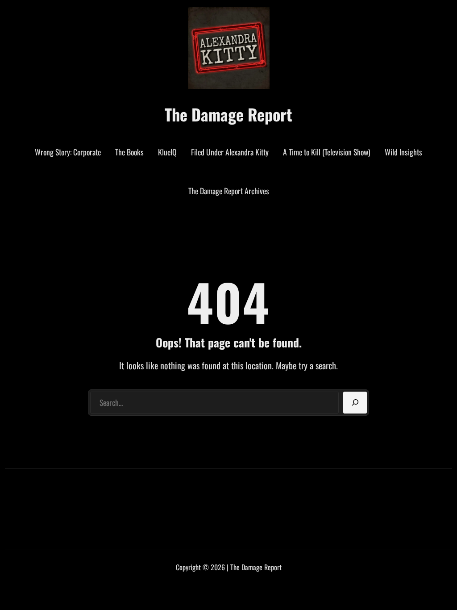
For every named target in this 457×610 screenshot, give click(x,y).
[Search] (355, 403)
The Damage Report (228, 114)
